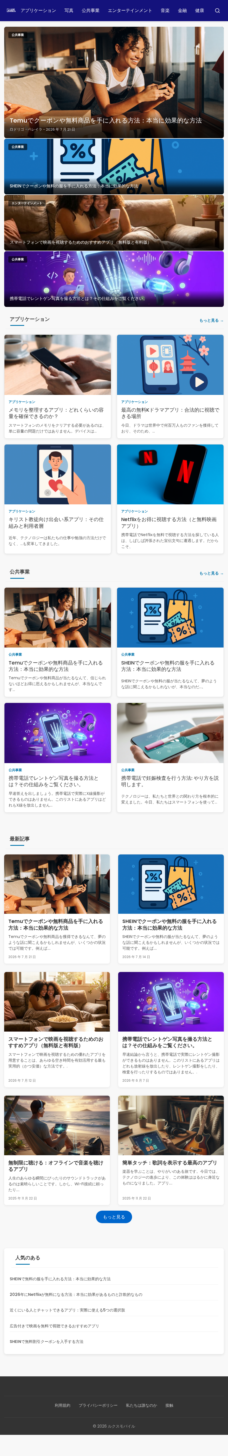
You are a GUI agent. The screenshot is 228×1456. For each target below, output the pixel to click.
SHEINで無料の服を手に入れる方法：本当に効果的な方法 (60, 1279)
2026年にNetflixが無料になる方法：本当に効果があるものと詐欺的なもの (76, 1294)
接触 (169, 1405)
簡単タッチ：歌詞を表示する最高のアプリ (169, 1162)
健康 (199, 10)
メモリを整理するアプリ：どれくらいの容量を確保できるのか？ (56, 413)
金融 (182, 10)
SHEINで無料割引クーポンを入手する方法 (46, 1341)
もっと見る (209, 320)
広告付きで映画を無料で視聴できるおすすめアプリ (54, 1326)
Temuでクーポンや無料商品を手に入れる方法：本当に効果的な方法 (106, 120)
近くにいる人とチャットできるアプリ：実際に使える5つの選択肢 (67, 1310)
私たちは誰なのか (141, 1405)
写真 (69, 10)
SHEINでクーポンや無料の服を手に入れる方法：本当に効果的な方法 (74, 186)
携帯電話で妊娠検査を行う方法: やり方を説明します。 (170, 781)
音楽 (165, 10)
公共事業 (91, 10)
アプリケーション (38, 10)
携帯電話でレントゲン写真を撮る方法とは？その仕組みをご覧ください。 (78, 298)
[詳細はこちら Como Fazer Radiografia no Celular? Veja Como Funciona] (114, 279)
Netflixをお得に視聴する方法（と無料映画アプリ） (169, 522)
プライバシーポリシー (98, 1405)
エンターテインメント (130, 10)
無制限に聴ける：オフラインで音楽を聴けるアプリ (55, 1165)
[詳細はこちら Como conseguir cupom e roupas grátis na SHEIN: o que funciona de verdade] (114, 166)
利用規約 (62, 1405)
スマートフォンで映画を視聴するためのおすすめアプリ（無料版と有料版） (81, 242)
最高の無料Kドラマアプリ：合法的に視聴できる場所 (170, 413)
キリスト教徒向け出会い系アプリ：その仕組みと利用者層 (56, 522)
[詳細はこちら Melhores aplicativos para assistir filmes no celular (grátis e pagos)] (114, 223)
